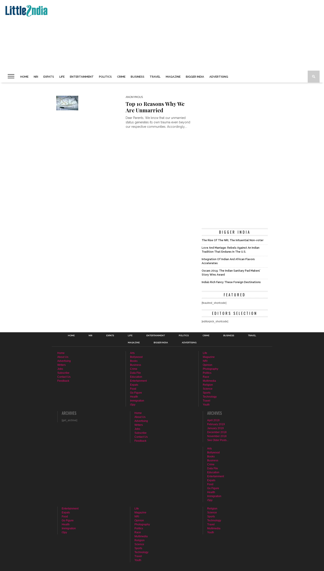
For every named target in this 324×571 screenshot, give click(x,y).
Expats (48, 76)
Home (24, 76)
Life (62, 76)
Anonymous (134, 97)
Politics (105, 76)
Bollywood (136, 357)
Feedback (63, 380)
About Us (62, 357)
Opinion (207, 364)
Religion (208, 384)
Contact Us (64, 376)
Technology (210, 396)
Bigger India (195, 76)
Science (207, 388)
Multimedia (209, 380)
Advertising (218, 76)
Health (134, 396)
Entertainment (82, 76)
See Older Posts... (218, 440)
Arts (132, 353)
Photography (210, 368)
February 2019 (216, 424)
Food (133, 388)
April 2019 (213, 420)
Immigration (137, 400)
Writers (61, 364)
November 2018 (217, 436)
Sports (206, 392)
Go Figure (136, 392)
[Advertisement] (136, 35)
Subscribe (63, 372)
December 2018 (217, 432)
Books (134, 361)
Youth (206, 404)
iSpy (132, 404)
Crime (121, 76)
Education (136, 376)
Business (137, 76)
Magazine (173, 76)
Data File (135, 372)
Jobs (60, 368)
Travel (155, 76)
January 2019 (215, 428)
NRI (36, 76)
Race (206, 376)
